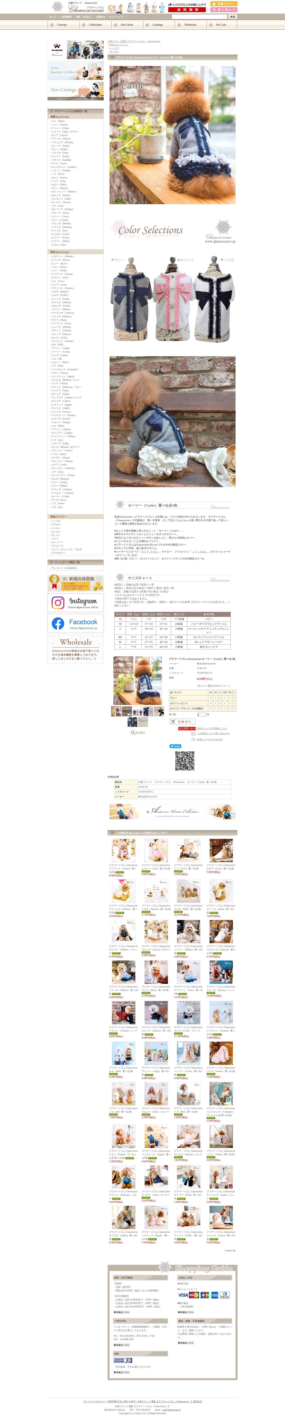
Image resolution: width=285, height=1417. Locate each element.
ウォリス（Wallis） (61, 408)
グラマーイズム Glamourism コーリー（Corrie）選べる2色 (188, 1071)
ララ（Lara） (58, 205)
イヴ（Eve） (58, 440)
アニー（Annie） (60, 482)
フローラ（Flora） (61, 213)
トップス (56, 521)
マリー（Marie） (60, 485)
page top (231, 1250)
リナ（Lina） (58, 471)
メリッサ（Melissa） (62, 316)
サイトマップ (116, 17)
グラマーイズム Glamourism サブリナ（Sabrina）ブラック (123, 949)
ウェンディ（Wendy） (63, 461)
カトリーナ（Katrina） (63, 209)
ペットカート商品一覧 (67, 562)
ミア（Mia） (58, 365)
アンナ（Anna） (60, 163)
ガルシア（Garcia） (62, 305)
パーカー (56, 528)
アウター (56, 524)
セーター (56, 531)
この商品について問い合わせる (213, 733)
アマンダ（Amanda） (62, 489)
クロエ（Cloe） (59, 244)
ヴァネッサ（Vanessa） (63, 312)
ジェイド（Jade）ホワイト (65, 131)
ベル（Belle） (59, 425)
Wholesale (190, 24)
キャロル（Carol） (61, 234)
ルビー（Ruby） (60, 184)
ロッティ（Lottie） (61, 156)
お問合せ (100, 17)
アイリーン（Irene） (62, 323)
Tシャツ (56, 535)
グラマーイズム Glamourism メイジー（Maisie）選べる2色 (188, 949)
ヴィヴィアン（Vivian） (64, 475)
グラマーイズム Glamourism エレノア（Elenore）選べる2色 (156, 1031)
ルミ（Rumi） (59, 121)
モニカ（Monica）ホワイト (65, 447)
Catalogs (158, 24)
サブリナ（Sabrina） (62, 302)
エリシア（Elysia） (61, 260)
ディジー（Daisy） (61, 128)
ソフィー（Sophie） (62, 170)
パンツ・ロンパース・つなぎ (67, 549)
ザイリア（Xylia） (61, 394)
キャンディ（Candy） (63, 432)
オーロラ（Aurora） (62, 202)
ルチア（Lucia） (60, 464)
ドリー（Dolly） (60, 270)
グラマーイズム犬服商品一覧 (70, 111)
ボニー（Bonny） (60, 188)
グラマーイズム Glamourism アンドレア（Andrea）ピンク (221, 1195)
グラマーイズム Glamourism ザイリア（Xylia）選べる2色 (188, 1195)
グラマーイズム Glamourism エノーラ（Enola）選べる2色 (221, 909)
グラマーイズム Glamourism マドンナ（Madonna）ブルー (123, 1195)
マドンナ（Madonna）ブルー (66, 387)
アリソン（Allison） (62, 429)
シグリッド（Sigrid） (62, 404)
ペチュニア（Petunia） (63, 142)
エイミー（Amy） (61, 216)
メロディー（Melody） (63, 256)
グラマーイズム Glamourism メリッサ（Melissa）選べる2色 (123, 990)
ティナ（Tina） (59, 181)
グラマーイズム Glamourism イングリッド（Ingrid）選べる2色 (156, 1154)
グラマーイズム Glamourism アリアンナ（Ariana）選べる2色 (123, 868)
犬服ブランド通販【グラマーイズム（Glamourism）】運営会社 (169, 1401)
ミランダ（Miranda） (62, 227)
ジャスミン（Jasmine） (63, 341)
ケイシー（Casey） (61, 237)
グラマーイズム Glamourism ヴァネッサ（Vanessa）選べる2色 (221, 949)
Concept (62, 24)
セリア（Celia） (150, 551)
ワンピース (57, 546)
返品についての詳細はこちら (212, 728)
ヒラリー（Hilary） (61, 241)
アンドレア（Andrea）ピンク (67, 397)
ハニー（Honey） (60, 124)
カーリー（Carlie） (61, 496)
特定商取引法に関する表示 (122, 1401)
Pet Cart (221, 24)
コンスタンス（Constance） (66, 369)
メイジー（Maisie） (62, 309)
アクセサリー (59, 553)
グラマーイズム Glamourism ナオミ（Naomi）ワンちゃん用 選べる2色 (123, 1154)
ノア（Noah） (59, 503)
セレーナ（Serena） (62, 195)
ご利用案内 (66, 17)
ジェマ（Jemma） (61, 355)
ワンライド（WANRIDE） (65, 568)
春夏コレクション (60, 116)
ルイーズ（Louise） (62, 418)
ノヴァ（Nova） (60, 267)
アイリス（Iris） (60, 230)
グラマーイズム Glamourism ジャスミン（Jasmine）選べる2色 (221, 1031)
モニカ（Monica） (61, 478)
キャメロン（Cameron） (64, 468)
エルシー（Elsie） (61, 362)
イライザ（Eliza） (61, 152)
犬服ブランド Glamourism (82, 3)
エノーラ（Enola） (61, 145)
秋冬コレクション (60, 252)
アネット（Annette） (62, 330)
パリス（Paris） (60, 454)
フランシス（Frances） (63, 288)
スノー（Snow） (60, 263)
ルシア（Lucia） (60, 284)
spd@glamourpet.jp (171, 1409)
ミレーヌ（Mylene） (62, 327)
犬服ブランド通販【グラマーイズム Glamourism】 (134, 41)
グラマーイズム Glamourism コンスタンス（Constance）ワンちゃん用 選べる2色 (221, 1112)
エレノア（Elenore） (62, 334)
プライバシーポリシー (94, 1401)
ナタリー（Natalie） (62, 422)
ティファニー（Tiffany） (64, 436)
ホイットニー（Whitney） (65, 191)
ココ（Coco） (59, 281)
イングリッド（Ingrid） (64, 376)
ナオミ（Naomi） (60, 373)
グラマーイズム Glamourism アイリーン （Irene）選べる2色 (188, 990)
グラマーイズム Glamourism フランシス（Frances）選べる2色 (123, 909)
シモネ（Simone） (61, 291)
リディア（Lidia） (61, 443)
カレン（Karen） (60, 177)
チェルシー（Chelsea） (63, 493)
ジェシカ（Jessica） (62, 411)
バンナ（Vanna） (60, 383)
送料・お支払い (84, 17)
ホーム (52, 17)
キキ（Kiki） (58, 344)
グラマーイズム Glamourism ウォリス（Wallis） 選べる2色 (188, 1235)
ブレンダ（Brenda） (62, 223)
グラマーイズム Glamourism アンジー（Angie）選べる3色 (156, 1071)
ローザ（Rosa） (60, 500)
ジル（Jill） (58, 358)
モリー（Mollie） (60, 149)
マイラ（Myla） (60, 320)
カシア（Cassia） (60, 135)
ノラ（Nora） (59, 174)
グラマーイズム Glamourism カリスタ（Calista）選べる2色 (123, 1235)
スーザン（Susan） (61, 457)
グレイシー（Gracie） (63, 450)
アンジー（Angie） (61, 348)
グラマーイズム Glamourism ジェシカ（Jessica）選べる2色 (221, 1235)
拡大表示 (140, 732)
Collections (95, 24)
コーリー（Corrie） (61, 351)
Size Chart (127, 24)
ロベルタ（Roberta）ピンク (66, 380)
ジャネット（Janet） (62, 198)
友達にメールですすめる (210, 739)
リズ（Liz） (58, 507)
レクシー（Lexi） (61, 277)
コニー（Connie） (61, 220)
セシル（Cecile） (60, 337)
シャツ (55, 538)
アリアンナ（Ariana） (63, 274)
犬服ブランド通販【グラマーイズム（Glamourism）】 (142, 1406)
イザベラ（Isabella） (62, 160)
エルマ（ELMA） (61, 295)
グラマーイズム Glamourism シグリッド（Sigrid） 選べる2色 (156, 1235)
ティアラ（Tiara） (61, 390)
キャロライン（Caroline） (65, 167)
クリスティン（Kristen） (64, 415)
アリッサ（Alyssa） (62, 138)
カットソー (57, 542)
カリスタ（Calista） (62, 401)
